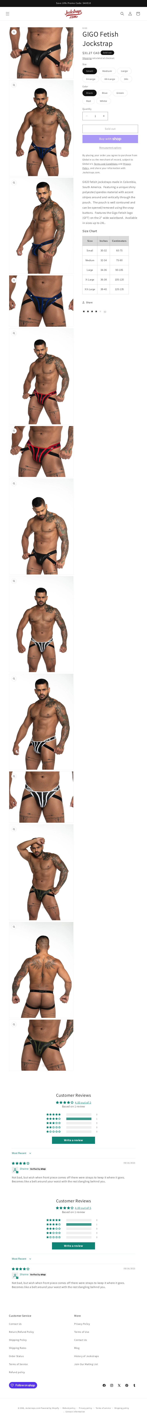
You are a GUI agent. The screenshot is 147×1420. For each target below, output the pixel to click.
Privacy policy (85, 1408)
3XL (128, 79)
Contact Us (15, 1323)
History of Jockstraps (86, 1356)
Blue (106, 93)
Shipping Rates (17, 1348)
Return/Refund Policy (21, 1331)
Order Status (16, 1356)
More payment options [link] (110, 147)
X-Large (92, 79)
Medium (109, 71)
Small (91, 71)
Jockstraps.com (32, 1408)
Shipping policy (121, 1408)
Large (126, 71)
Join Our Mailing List (86, 1364)
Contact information (75, 1411)
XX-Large (112, 79)
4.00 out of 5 (83, 1102)
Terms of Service (18, 1364)
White (105, 101)
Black (91, 93)
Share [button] (89, 302)
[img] (21, 1163)
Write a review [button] (73, 1140)
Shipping (87, 58)
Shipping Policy (18, 1339)
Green (122, 93)
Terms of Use (81, 1331)
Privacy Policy (82, 1323)
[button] (7, 14)
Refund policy (17, 1372)
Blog (76, 1348)
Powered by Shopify (50, 1408)
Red (90, 101)
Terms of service (103, 1408)
